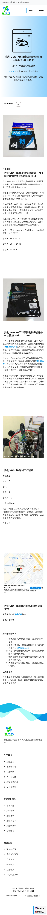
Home (11, 71)
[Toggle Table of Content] (17, 104)
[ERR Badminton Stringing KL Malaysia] (6, 10)
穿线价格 (18, 614)
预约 (31, 10)
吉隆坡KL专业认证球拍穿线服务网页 (16, 2)
